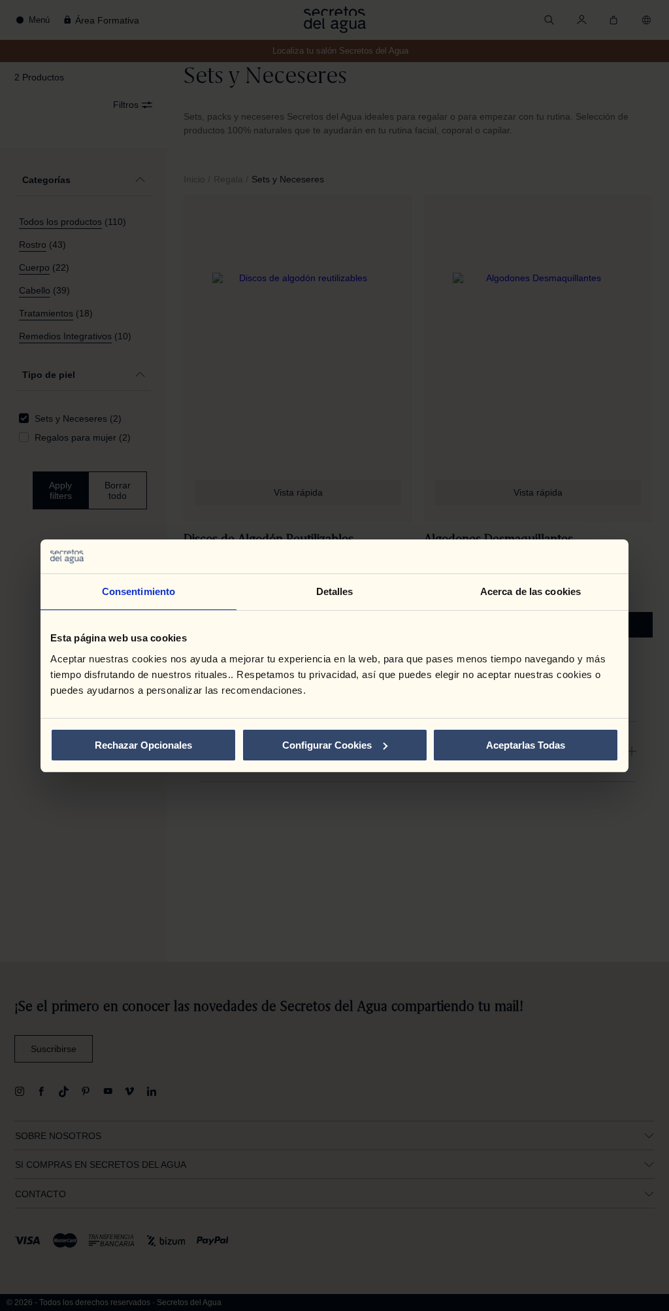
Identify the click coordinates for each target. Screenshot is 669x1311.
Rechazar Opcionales (143, 745)
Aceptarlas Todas (525, 745)
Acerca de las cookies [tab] (530, 591)
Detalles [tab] (334, 591)
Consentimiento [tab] (138, 591)
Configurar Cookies (327, 745)
